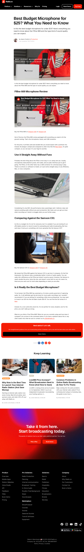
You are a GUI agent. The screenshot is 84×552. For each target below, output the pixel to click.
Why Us (37, 6)
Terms (36, 543)
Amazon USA (32, 131)
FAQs (4, 494)
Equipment (26, 519)
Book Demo (67, 6)
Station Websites (8, 482)
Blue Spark (58, 147)
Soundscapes (26, 497)
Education (45, 491)
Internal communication (30, 482)
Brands (44, 497)
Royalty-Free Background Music (31, 492)
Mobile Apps (6, 479)
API (3, 488)
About (64, 476)
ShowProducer (27, 505)
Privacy (41, 543)
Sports (44, 476)
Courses (25, 507)
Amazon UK (42, 131)
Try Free (78, 6)
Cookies (47, 543)
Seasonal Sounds (28, 513)
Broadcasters (46, 494)
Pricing (44, 6)
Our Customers (67, 482)
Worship (45, 500)
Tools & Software (28, 516)
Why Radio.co (67, 479)
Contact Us (66, 485)
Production (34, 39)
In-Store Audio (27, 488)
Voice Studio (6, 485)
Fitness (44, 488)
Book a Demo (66, 488)
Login (58, 6)
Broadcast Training (28, 485)
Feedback (5, 491)
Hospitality (45, 485)
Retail (44, 479)
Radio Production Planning (28, 477)
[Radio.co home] (7, 1)
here (16, 301)
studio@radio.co (49, 318)
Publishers (45, 482)
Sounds (24, 510)
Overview (5, 476)
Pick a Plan (34, 441)
